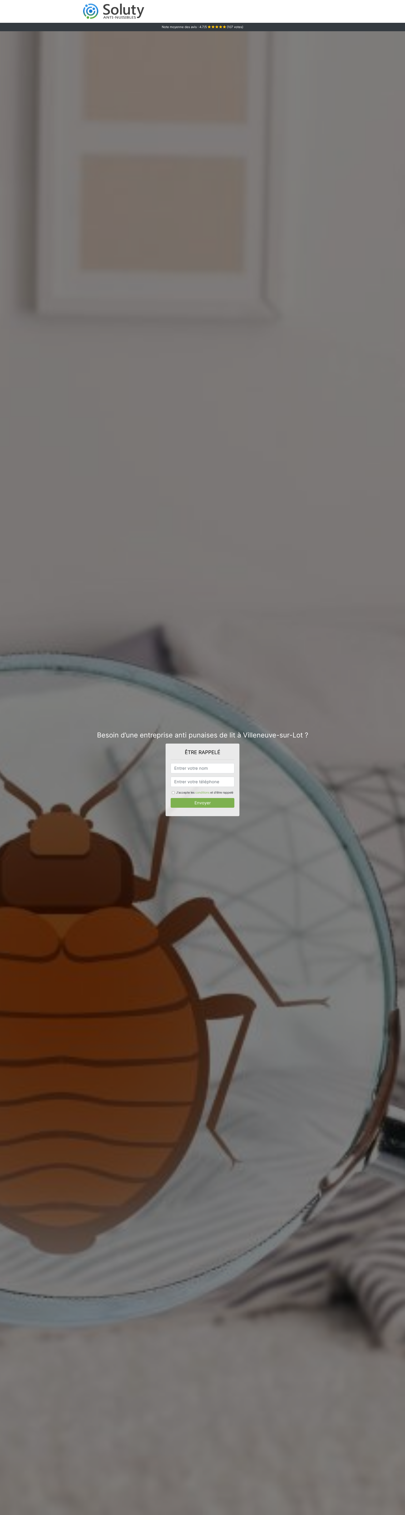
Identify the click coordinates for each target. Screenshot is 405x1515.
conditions (202, 792)
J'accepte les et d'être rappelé (204, 792)
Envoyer (202, 802)
